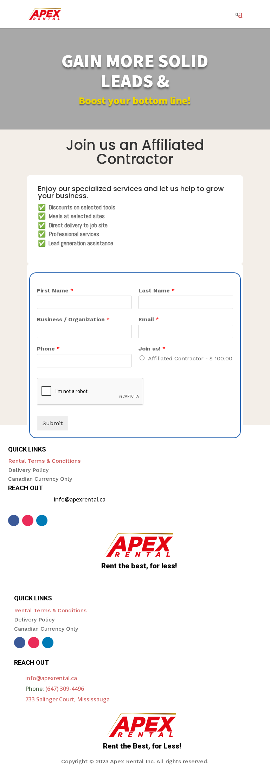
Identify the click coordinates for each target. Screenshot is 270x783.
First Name (55, 290)
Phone (48, 348)
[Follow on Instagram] (27, 520)
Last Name (157, 290)
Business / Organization (73, 319)
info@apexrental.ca (51, 678)
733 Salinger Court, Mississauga (67, 699)
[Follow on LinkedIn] (41, 520)
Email (149, 319)
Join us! (152, 348)
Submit (53, 423)
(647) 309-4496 (64, 689)
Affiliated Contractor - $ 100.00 (190, 358)
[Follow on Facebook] (13, 520)
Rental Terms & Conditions (44, 460)
